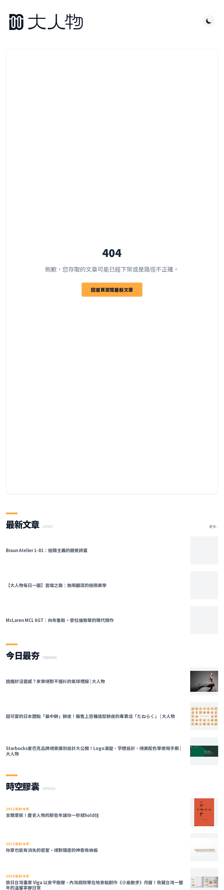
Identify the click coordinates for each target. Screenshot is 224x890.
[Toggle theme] (209, 21)
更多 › (213, 526)
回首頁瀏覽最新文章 (112, 289)
